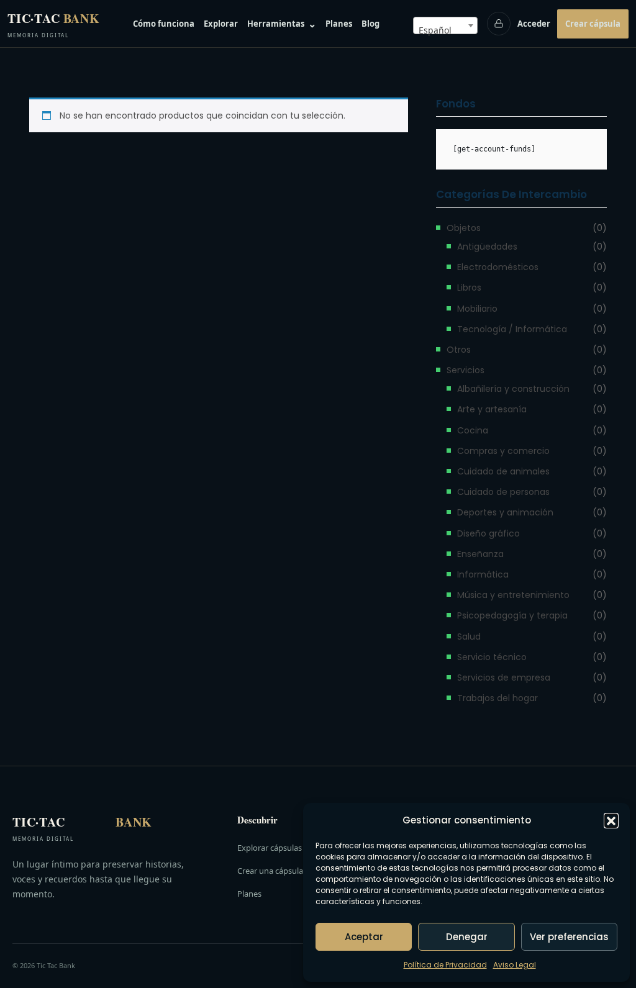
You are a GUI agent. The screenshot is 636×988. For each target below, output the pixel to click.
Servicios (465, 370)
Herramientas (281, 23)
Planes (338, 23)
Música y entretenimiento (513, 595)
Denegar (467, 936)
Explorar (221, 23)
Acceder (533, 23)
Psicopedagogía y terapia (512, 615)
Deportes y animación (505, 512)
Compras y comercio (503, 451)
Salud (469, 636)
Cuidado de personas (503, 492)
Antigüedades (487, 246)
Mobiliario (477, 308)
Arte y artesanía (492, 409)
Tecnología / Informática (512, 329)
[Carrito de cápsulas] (499, 23)
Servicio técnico (492, 657)
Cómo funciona (163, 23)
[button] (611, 820)
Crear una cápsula (270, 870)
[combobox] (445, 25)
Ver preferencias (569, 936)
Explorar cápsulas (269, 847)
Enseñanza (480, 554)
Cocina (472, 430)
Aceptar (364, 936)
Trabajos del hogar (497, 698)
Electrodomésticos (497, 267)
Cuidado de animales (503, 471)
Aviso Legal (514, 964)
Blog (370, 23)
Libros (469, 287)
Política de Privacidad (445, 964)
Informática (483, 574)
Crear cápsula (592, 23)
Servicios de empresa (503, 677)
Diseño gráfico (488, 533)
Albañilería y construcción (513, 389)
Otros (459, 349)
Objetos (464, 228)
